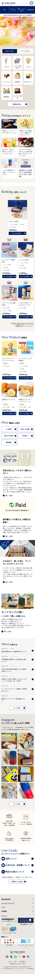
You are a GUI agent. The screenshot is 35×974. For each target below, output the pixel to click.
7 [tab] (27, 44)
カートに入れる (16, 233)
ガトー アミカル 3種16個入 (9, 304)
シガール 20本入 (14, 221)
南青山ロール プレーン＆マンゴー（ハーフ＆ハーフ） (25, 401)
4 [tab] (15, 44)
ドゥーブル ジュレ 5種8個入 (25, 359)
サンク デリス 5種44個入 (8, 261)
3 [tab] (12, 44)
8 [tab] (30, 44)
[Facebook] (19, 957)
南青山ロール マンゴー (8, 400)
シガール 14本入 (24, 260)
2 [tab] (8, 44)
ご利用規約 (22, 961)
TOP (4, 9)
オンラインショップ (13, 9)
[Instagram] (7, 957)
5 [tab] (19, 44)
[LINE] (15, 957)
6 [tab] (23, 44)
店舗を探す (30, 9)
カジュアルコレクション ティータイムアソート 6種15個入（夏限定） (9, 360)
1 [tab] (4, 44)
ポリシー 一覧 (12, 961)
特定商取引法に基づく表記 (17, 963)
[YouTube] (24, 957)
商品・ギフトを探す (22, 9)
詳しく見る (9, 495)
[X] (11, 957)
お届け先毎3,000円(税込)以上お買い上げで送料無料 (18, 15)
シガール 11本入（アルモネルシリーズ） (25, 304)
